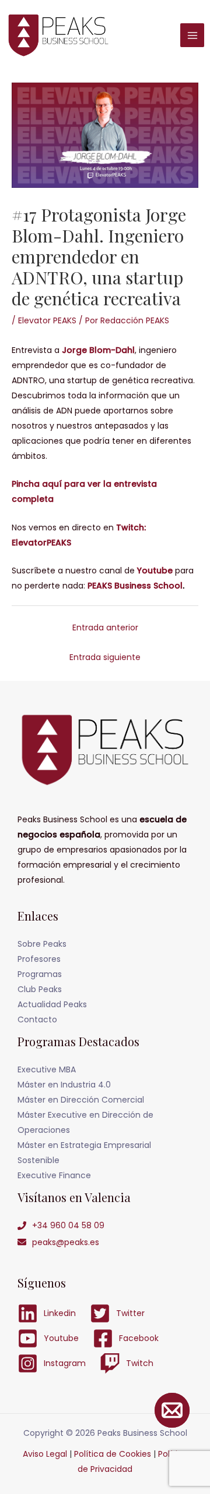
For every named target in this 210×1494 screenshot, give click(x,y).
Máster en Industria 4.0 (64, 1084)
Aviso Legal (45, 1454)
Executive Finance (54, 1175)
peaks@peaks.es (65, 1242)
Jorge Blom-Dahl (98, 350)
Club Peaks (40, 989)
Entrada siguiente (105, 657)
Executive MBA (47, 1069)
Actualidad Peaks (52, 1004)
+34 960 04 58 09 (68, 1225)
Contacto (37, 1019)
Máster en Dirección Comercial (81, 1100)
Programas (40, 974)
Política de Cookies (112, 1454)
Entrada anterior (105, 627)
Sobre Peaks (42, 944)
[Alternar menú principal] (192, 35)
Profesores (39, 959)
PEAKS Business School (135, 585)
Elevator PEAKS (47, 320)
